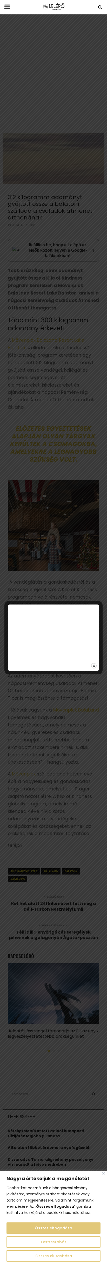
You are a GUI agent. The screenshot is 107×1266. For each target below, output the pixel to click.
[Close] (103, 1173)
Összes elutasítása (53, 1256)
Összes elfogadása (53, 1228)
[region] (53, 1218)
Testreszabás (53, 1242)
